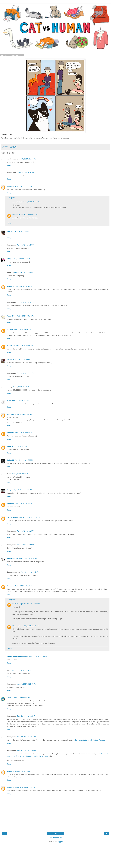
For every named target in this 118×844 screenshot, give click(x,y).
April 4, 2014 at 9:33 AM (23, 414)
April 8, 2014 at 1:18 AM (25, 531)
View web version (55, 838)
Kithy (9, 259)
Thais (9, 698)
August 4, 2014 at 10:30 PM (25, 787)
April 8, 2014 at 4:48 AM (25, 545)
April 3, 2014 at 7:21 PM (23, 186)
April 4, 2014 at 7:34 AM (20, 401)
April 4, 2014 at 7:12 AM (25, 373)
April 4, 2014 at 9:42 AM (23, 433)
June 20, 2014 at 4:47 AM (26, 750)
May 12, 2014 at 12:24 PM (21, 670)
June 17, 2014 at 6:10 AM (26, 737)
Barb (8, 231)
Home (55, 833)
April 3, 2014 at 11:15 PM (21, 259)
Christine (16, 604)
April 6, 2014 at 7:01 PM (31, 517)
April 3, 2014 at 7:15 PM (27, 159)
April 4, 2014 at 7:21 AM (21, 387)
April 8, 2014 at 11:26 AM (28, 558)
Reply (9, 165)
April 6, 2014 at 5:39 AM (23, 490)
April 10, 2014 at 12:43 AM (30, 604)
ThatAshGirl (11, 316)
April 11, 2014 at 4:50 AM (38, 656)
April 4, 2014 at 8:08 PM (24, 460)
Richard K (10, 460)
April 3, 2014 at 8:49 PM (25, 245)
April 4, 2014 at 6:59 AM (21, 359)
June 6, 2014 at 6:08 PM (21, 698)
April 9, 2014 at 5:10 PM (23, 586)
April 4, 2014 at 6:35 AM (24, 346)
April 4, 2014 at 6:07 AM (22, 330)
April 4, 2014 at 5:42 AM (25, 316)
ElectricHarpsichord (14, 517)
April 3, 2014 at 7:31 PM (20, 231)
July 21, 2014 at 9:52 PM (24, 771)
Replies (12, 198)
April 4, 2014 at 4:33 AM (31, 202)
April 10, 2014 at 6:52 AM (30, 626)
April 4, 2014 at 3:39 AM (23, 286)
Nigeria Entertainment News (17, 656)
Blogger (59, 842)
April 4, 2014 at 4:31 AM (25, 302)
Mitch (9, 401)
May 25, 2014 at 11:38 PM (26, 684)
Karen (9, 446)
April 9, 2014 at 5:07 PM (29, 215)
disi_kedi (10, 414)
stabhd (9, 359)
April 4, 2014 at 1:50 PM (21, 446)
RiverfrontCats (12, 558)
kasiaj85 (10, 330)
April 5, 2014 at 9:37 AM (20, 474)
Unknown (10, 186)
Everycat (10, 490)
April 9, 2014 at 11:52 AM (30, 572)
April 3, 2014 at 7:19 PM (25, 172)
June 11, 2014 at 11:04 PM (26, 716)
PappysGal (11, 346)
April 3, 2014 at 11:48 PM (23, 272)
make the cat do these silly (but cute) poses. (89, 740)
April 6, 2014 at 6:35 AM (23, 503)
